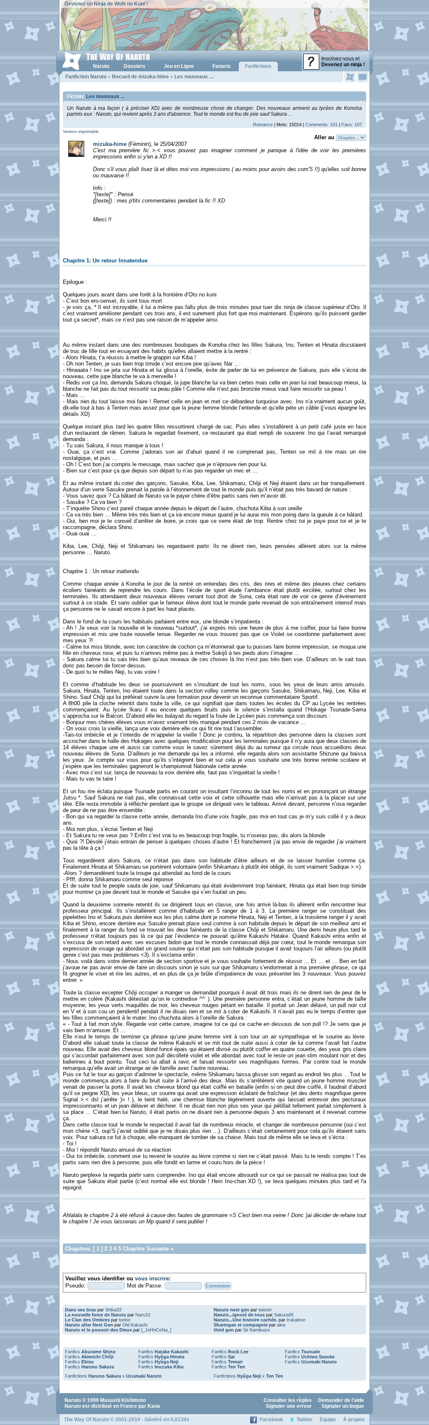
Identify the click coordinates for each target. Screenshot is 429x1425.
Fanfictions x (113, 1375)
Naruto (73, 1400)
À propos (354, 1419)
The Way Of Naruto (86, 1419)
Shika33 (113, 1309)
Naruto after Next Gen (89, 1324)
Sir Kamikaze (256, 1329)
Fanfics (90, 1351)
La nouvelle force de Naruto (95, 1314)
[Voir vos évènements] (350, 76)
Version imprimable (81, 131)
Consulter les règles (288, 1400)
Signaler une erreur (289, 1406)
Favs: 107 (351, 124)
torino (124, 1319)
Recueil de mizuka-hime (140, 77)
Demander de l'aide (341, 1400)
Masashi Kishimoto (123, 1400)
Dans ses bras (80, 1309)
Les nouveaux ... (193, 77)
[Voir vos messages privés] (362, 76)
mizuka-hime (110, 144)
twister (265, 1309)
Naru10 (142, 1314)
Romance (263, 124)
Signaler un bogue (342, 1406)
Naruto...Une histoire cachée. (245, 1319)
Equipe (328, 1419)
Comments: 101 (321, 124)
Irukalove (296, 1319)
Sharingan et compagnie (241, 1324)
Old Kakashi (134, 1324)
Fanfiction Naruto (85, 77)
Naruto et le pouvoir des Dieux (98, 1329)
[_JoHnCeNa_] (156, 1329)
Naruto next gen (231, 1309)
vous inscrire (152, 1278)
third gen (224, 1329)
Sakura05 (284, 1314)
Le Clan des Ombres (87, 1319)
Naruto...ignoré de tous (239, 1314)
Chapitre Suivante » (148, 1249)
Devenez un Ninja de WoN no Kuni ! (106, 4)
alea (281, 1324)
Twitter (305, 1419)
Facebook (271, 1419)
